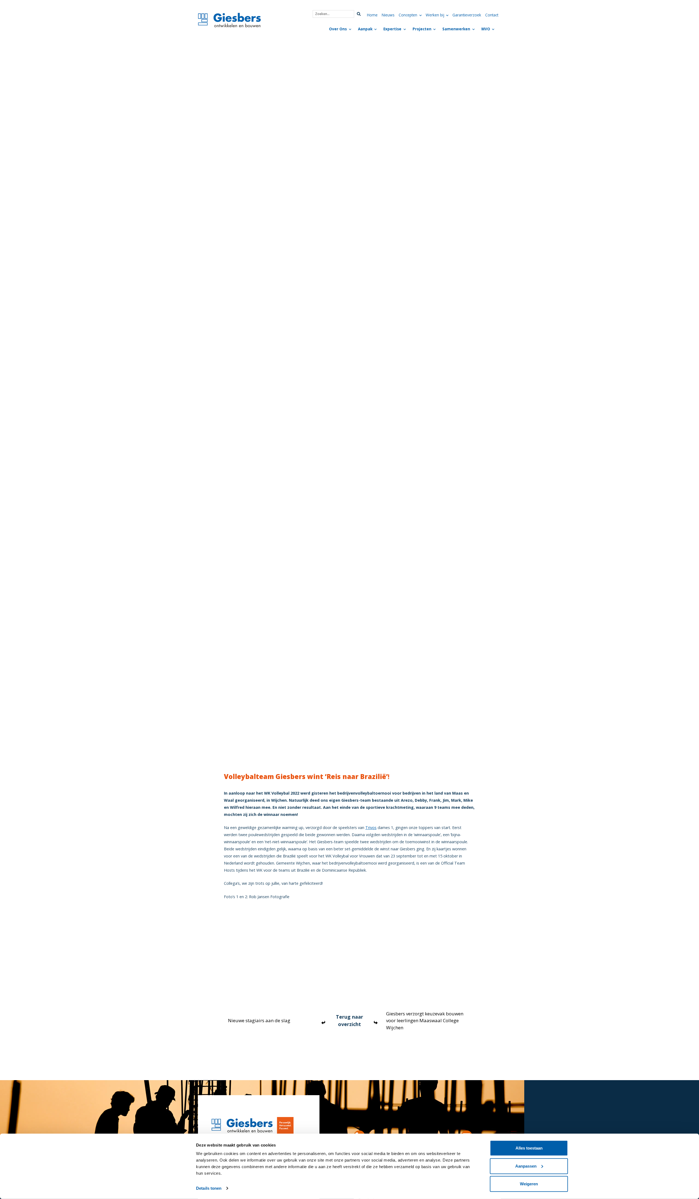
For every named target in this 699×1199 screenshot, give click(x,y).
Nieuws (388, 14)
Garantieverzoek (466, 14)
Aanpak (365, 28)
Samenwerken (456, 28)
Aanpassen (526, 1165)
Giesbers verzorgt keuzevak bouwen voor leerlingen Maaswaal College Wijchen (424, 1020)
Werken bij (435, 14)
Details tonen (208, 1188)
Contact (491, 14)
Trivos (371, 827)
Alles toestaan (529, 1148)
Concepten (408, 14)
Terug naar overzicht (349, 1020)
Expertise (392, 28)
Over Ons (338, 28)
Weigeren (529, 1184)
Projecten (422, 28)
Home (372, 14)
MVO (485, 28)
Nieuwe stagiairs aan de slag (259, 1020)
